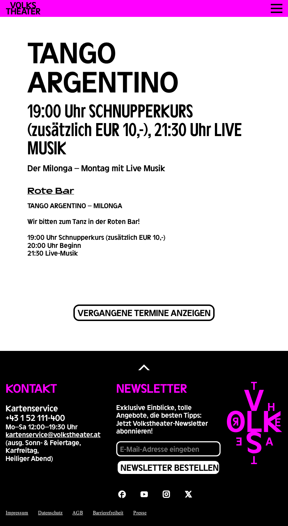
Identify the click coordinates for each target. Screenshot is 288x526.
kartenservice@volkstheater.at (53, 434)
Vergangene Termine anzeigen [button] (144, 312)
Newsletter (151, 387)
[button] (144, 368)
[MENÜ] (276, 8)
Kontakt (31, 387)
